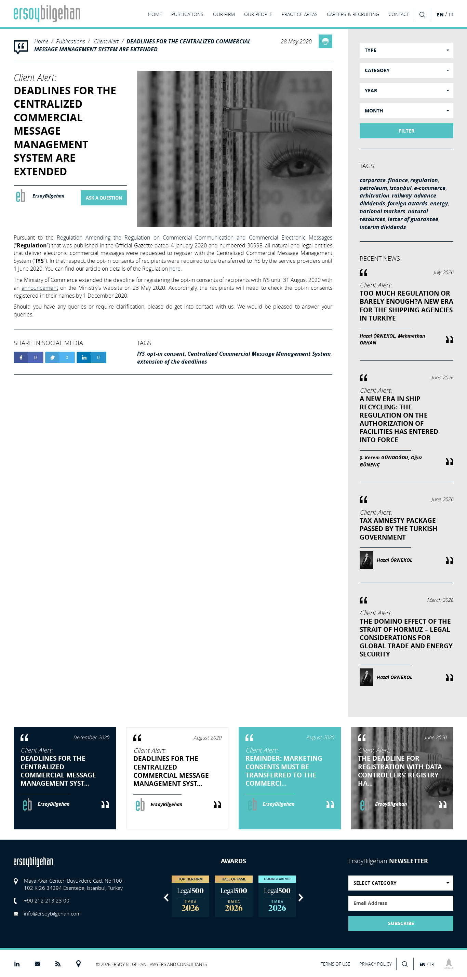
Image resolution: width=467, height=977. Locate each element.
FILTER (406, 130)
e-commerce (429, 188)
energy (439, 203)
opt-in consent (166, 353)
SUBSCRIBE (401, 923)
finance (398, 180)
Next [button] (300, 897)
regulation (424, 180)
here (175, 268)
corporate (373, 180)
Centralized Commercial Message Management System (259, 353)
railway (402, 195)
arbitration (374, 195)
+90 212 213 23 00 (46, 900)
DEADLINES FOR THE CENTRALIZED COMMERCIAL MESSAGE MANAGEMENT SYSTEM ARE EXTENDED (142, 45)
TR (450, 15)
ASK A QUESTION (104, 198)
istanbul (400, 188)
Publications (70, 41)
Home (41, 41)
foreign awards (408, 203)
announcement (40, 287)
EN (440, 14)
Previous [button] (166, 897)
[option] (190, 896)
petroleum (373, 188)
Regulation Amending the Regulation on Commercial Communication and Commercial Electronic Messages (194, 237)
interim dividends (383, 227)
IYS (141, 353)
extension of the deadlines (172, 361)
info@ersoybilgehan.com (52, 913)
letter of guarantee (413, 219)
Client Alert (106, 41)
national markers (382, 211)
